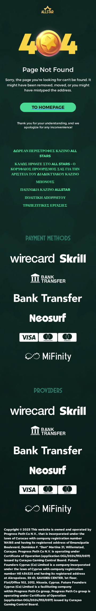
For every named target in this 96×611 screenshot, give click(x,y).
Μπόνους (45, 182)
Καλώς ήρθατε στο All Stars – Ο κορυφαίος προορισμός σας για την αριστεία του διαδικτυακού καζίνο (45, 169)
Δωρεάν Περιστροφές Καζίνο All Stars (45, 153)
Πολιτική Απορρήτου (45, 198)
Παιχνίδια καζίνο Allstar (45, 190)
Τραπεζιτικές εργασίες (45, 205)
